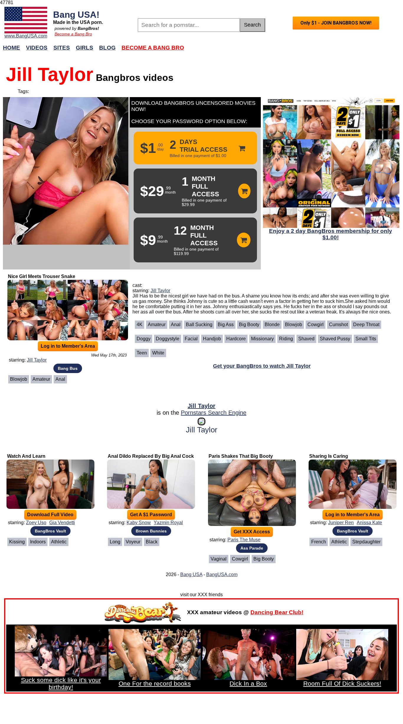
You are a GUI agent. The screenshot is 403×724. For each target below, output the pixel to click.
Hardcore (236, 338)
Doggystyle (167, 338)
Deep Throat (366, 324)
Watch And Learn (26, 456)
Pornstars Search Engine (213, 412)
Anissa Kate (369, 522)
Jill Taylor (37, 359)
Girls (84, 48)
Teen (142, 352)
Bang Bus (68, 368)
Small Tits (366, 338)
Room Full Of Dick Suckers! (342, 683)
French (318, 541)
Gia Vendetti (62, 522)
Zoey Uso (36, 522)
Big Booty (249, 324)
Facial (191, 338)
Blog (107, 48)
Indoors (38, 541)
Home (11, 48)
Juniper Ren (341, 522)
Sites (61, 48)
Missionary (262, 338)
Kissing (17, 541)
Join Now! (295, 51)
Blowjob (18, 379)
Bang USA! (76, 14)
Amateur (41, 379)
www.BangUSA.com (25, 35)
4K (139, 324)
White (158, 352)
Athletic (59, 541)
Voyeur (133, 541)
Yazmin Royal (168, 522)
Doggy (143, 338)
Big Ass (226, 324)
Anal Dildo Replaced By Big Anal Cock (151, 456)
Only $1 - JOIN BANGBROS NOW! (335, 23)
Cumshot (338, 324)
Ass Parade (251, 548)
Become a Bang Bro (73, 34)
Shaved (306, 338)
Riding (286, 338)
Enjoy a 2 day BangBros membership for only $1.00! (330, 234)
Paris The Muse (244, 539)
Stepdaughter (366, 541)
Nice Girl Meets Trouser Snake (41, 276)
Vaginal (219, 558)
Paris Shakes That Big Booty (241, 456)
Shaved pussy (335, 338)
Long (115, 541)
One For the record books (155, 683)
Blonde (272, 324)
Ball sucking (199, 324)
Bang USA (191, 574)
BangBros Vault (50, 531)
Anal (60, 379)
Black (152, 541)
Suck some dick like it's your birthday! (61, 683)
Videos (36, 48)
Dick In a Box (248, 683)
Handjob (212, 338)
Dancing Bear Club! (276, 612)
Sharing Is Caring (328, 456)
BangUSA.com (221, 574)
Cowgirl (315, 324)
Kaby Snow (139, 522)
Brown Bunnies (151, 531)
